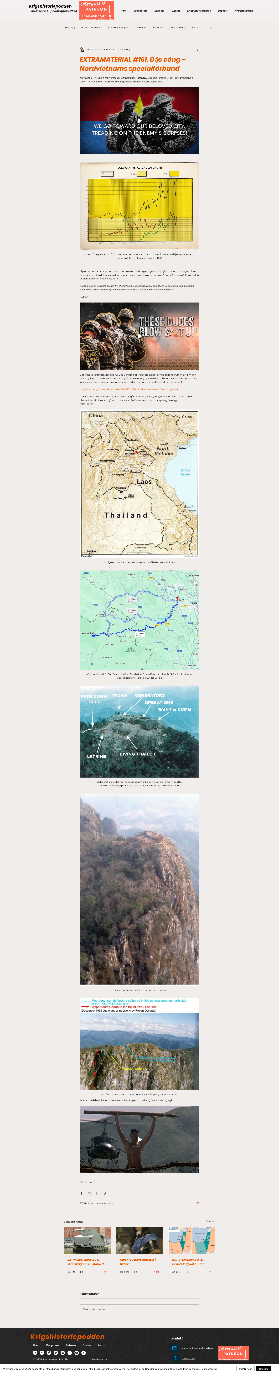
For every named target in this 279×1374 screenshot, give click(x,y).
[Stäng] (275, 1368)
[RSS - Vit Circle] (83, 1353)
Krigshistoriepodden (50, 6)
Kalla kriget (140, 27)
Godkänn (264, 1368)
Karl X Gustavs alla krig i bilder (138, 1262)
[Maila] (175, 1348)
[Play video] (139, 120)
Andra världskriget (118, 27)
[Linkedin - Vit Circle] (35, 1353)
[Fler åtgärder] (197, 49)
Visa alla (211, 1221)
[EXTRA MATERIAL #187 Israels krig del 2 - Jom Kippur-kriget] (191, 1240)
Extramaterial (87, 1182)
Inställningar (245, 1368)
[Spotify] (63, 1353)
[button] (211, 27)
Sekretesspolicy (209, 1368)
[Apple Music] (69, 1353)
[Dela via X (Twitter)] (89, 1193)
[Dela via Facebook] (81, 1193)
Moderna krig (178, 27)
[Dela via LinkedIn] (97, 1193)
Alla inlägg (69, 27)
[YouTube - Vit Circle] (76, 1353)
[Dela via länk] (105, 1193)
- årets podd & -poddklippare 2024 (53, 11)
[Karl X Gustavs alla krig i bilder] (139, 1240)
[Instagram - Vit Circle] (42, 1353)
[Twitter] (56, 1353)
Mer (193, 27)
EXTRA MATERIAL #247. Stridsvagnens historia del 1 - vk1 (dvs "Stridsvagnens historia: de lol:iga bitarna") (86, 1262)
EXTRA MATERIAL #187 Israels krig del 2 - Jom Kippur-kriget (189, 1262)
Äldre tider (158, 27)
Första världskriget (91, 27)
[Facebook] (49, 1353)
